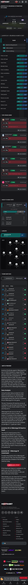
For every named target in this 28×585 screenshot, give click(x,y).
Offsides (3, 84)
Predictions (4, 583)
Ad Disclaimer (19, 538)
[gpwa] (15, 561)
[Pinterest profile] (9, 512)
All (3, 286)
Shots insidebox (5, 69)
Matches (10, 583)
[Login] (22, 2)
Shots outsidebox (5, 73)
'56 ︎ (4, 48)
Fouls (2, 76)
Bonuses (5, 519)
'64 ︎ (4, 51)
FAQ (17, 521)
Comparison (6, 526)
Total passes (4, 94)
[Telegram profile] (18, 512)
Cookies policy (16, 580)
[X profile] (6, 512)
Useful (17, 583)
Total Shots (3, 62)
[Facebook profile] (2, 512)
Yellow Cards (4, 105)
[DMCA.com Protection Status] (11, 565)
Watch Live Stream (14, 465)
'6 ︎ (3, 45)
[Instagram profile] (12, 512)
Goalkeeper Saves (5, 91)
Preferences (23, 580)
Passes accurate (5, 98)
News (17, 519)
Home (7, 286)
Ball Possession (4, 87)
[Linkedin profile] (15, 512)
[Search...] (19, 2)
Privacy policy (19, 534)
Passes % (3, 101)
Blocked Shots (4, 66)
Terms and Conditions (19, 531)
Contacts (18, 524)
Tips (4, 528)
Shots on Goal (4, 55)
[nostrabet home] (7, 504)
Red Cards (3, 108)
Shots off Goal (4, 59)
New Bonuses (24, 583)
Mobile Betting (6, 530)
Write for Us (19, 528)
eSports (5, 533)
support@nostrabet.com (7, 554)
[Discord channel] (21, 512)
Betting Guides (6, 535)
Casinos (5, 524)
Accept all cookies (23, 577)
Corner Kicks (4, 80)
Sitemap (18, 536)
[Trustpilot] (8, 561)
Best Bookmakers (7, 521)
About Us (18, 526)
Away (11, 286)
